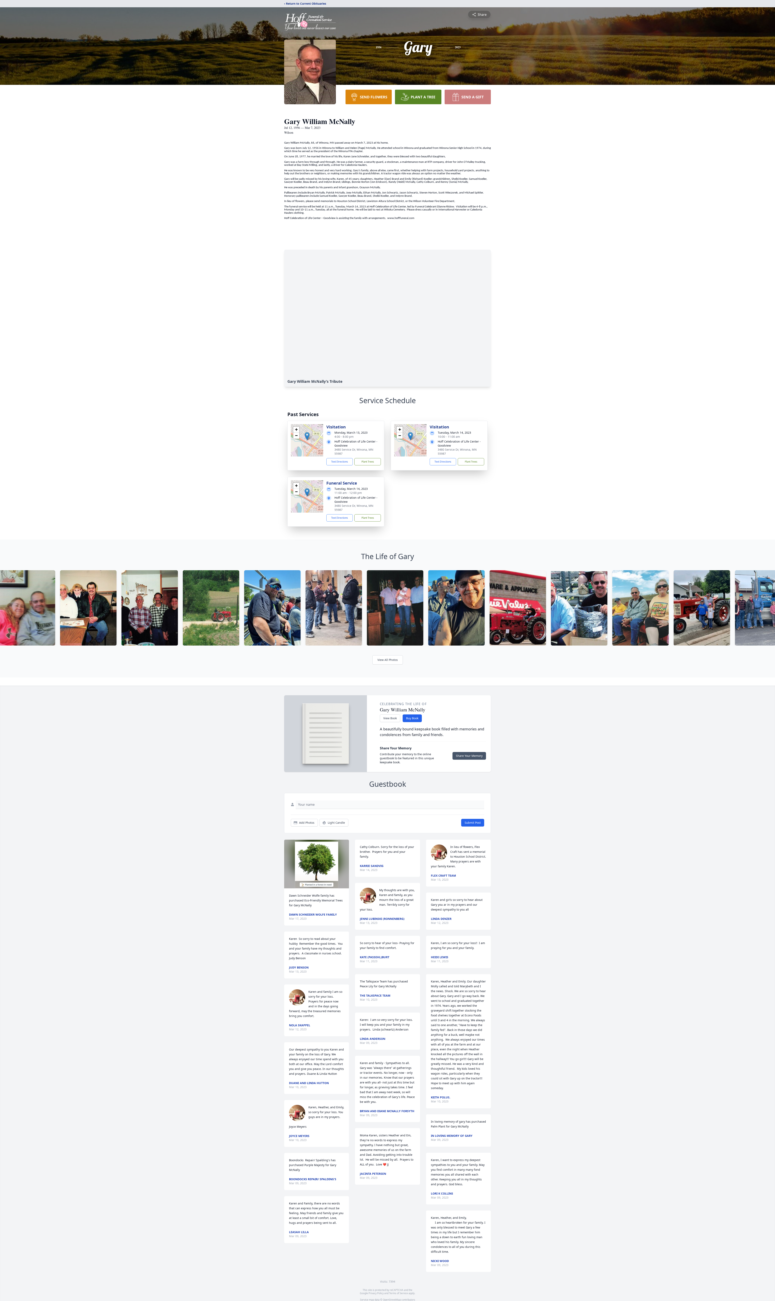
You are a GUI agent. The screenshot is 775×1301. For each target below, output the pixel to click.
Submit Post (473, 823)
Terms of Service (398, 1293)
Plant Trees (367, 461)
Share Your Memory (469, 756)
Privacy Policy (376, 1293)
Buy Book (412, 718)
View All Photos (387, 660)
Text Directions (339, 461)
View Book (390, 718)
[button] (307, 436)
